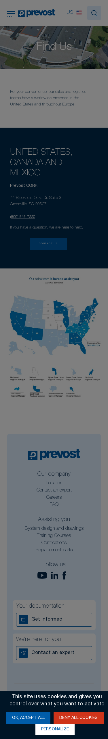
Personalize (55, 730)
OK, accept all (28, 718)
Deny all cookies (78, 718)
